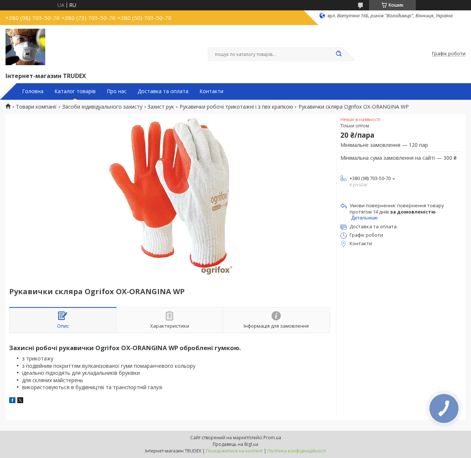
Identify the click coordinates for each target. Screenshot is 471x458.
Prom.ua (272, 437)
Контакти (211, 91)
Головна (32, 91)
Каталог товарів (75, 91)
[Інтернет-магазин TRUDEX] (25, 47)
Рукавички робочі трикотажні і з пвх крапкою (236, 106)
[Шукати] (338, 54)
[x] (20, 401)
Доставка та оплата (163, 91)
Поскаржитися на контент (234, 451)
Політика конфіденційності (297, 451)
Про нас (117, 91)
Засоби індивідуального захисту (102, 106)
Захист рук (161, 106)
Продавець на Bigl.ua (235, 444)
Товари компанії (36, 106)
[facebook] (12, 401)
